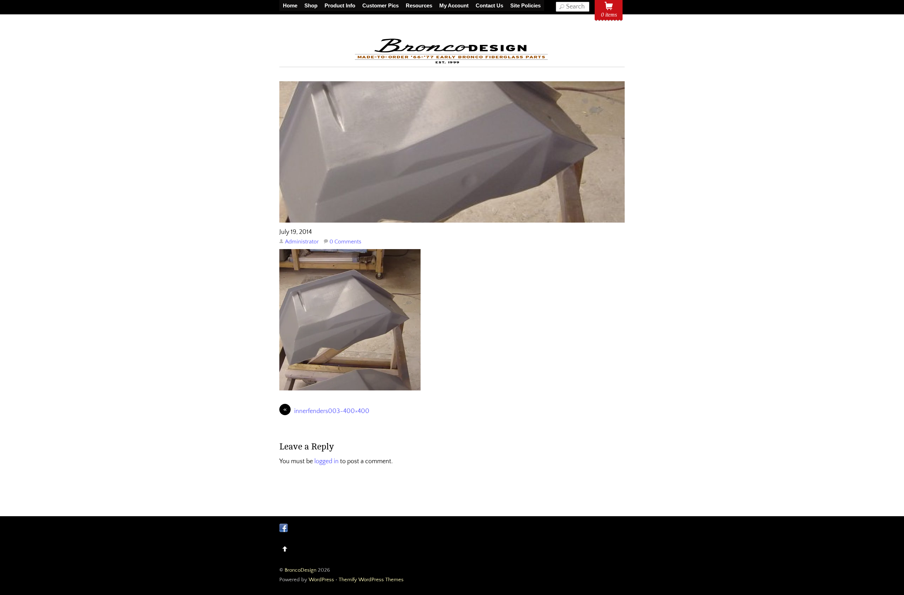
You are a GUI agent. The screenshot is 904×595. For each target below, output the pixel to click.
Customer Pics (380, 5)
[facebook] (283, 527)
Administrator (302, 241)
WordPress (321, 580)
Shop (310, 5)
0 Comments (345, 241)
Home (290, 5)
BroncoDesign (300, 570)
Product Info (340, 5)
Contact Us (489, 5)
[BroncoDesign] (452, 62)
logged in (326, 461)
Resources (419, 5)
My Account (454, 5)
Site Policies (525, 5)
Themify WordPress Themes (371, 580)
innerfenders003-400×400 (326, 411)
